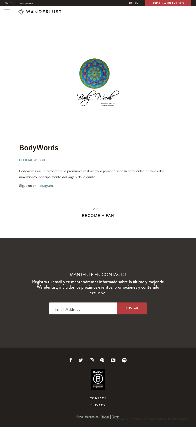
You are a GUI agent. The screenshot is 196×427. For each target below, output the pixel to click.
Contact (98, 398)
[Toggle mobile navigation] (7, 12)
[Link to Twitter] (81, 360)
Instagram (45, 185)
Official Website (33, 160)
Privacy (98, 405)
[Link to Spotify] (124, 360)
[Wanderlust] (39, 12)
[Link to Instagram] (92, 360)
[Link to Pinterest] (102, 360)
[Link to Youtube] (113, 360)
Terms (115, 416)
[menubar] (133, 3)
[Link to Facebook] (70, 360)
